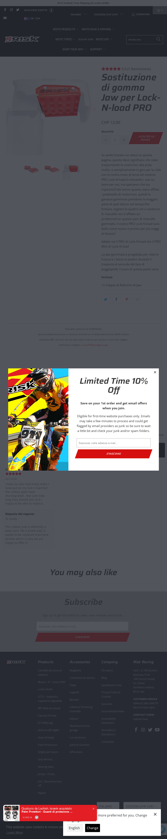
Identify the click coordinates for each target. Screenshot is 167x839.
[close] (155, 372)
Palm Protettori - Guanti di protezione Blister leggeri (47, 811)
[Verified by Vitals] (36, 817)
